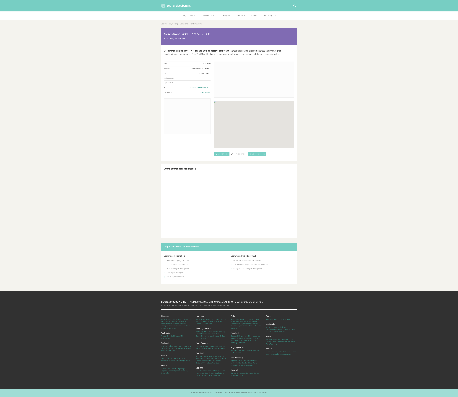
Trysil (187, 371)
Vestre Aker (257, 326)
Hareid (198, 334)
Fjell (205, 321)
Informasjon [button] (269, 15)
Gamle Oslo (249, 319)
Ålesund (203, 338)
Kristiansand (270, 329)
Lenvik (282, 319)
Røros (255, 363)
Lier (162, 348)
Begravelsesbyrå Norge (170, 24)
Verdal (222, 348)
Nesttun (223, 319)
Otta (206, 373)
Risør (183, 336)
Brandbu (199, 371)
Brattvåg (222, 331)
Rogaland (235, 333)
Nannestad (165, 324)
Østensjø (234, 328)
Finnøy (240, 336)
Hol (172, 346)
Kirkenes (172, 361)
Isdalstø (210, 321)
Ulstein (212, 336)
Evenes (198, 358)
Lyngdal (286, 329)
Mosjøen (198, 361)
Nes (170, 324)
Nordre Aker (244, 321)
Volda (217, 336)
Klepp (239, 338)
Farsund (276, 327)
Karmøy (233, 338)
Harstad (276, 319)
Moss (267, 354)
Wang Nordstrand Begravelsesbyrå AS (247, 269)
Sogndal (239, 353)
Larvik (291, 339)
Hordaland (200, 316)
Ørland (250, 365)
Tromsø (287, 319)
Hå (250, 336)
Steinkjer (210, 348)
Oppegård (164, 326)
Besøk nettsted (205, 92)
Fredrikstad (282, 352)
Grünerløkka (235, 321)
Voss (210, 324)
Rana (209, 361)
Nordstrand (253, 321)
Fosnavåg (199, 331)
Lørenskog (182, 321)
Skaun (237, 365)
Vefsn (204, 363)
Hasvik (176, 358)
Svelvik (293, 342)
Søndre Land (219, 373)
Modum (174, 348)
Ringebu (211, 373)
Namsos (199, 348)
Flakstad (210, 358)
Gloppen (249, 350)
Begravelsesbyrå (189, 15)
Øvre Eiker (169, 350)
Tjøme (268, 344)
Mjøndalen (167, 348)
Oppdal (244, 363)
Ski (184, 326)
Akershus (165, 316)
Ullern (250, 326)
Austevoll (204, 319)
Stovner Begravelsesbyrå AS (177, 265)
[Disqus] (229, 202)
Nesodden (176, 324)
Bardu (217, 356)
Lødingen (222, 358)
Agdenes (234, 361)
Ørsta (198, 338)
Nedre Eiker (182, 348)
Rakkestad (274, 354)
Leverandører (208, 15)
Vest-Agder (270, 324)
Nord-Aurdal (200, 373)
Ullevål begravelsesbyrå (175, 277)
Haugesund (256, 336)
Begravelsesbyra (178, 5)
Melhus (254, 361)
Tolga (183, 371)
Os (202, 324)
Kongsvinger (181, 369)
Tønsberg (273, 344)
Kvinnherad (218, 321)
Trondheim (244, 365)
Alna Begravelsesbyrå (174, 273)
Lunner (223, 371)
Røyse (163, 350)
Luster (233, 353)
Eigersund (234, 336)
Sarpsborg (287, 354)
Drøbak (168, 321)
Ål (174, 350)
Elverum (163, 369)
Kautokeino (164, 361)
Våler (168, 373)
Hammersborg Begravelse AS (177, 260)
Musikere (241, 15)
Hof (267, 339)
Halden (288, 352)
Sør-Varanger (180, 361)
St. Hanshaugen (236, 326)
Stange (171, 371)
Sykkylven (205, 336)
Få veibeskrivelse (239, 154)
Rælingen (172, 326)
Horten (280, 339)
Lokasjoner (225, 15)
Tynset (163, 373)
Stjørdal (216, 348)
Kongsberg (187, 346)
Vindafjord (241, 343)
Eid (240, 350)
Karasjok (182, 358)
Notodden (242, 373)
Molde (213, 334)
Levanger (222, 346)
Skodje (218, 334)
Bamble (233, 373)
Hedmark (165, 365)
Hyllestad (256, 350)
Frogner (242, 319)
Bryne (250, 340)
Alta (162, 358)
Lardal (285, 339)
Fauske (203, 358)
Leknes (216, 358)
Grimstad (170, 336)
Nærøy (204, 348)
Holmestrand (273, 339)
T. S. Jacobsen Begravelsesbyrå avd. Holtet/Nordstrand (254, 265)
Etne (202, 321)
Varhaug (234, 343)
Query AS (208, 392)
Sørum (188, 326)
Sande (274, 342)
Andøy (212, 356)
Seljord (256, 373)
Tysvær (255, 340)
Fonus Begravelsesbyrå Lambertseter (247, 260)
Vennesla (282, 331)
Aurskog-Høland (171, 319)
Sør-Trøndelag (237, 358)
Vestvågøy (215, 363)
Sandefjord (281, 342)
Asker (163, 319)
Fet (190, 319)
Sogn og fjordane (238, 347)
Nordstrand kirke (199, 51)
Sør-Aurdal (199, 375)
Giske (210, 331)
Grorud (256, 319)
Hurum (180, 346)
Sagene (243, 324)
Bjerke (237, 319)
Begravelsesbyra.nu (235, 392)
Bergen (217, 319)
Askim (268, 352)
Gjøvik (205, 371)
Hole (175, 346)
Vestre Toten (208, 375)
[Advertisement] (187, 116)
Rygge (280, 354)
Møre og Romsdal (203, 328)
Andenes (207, 356)
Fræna (205, 331)
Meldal (249, 361)
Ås (175, 328)
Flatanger (199, 346)
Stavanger (234, 340)
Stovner (244, 326)
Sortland (199, 363)
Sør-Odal (177, 371)
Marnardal (269, 331)
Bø (237, 373)
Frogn (163, 321)
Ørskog (222, 336)
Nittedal (183, 324)
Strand (241, 340)
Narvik (204, 361)
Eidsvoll (185, 319)
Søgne (276, 331)
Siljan (233, 375)
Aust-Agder (166, 333)
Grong (210, 346)
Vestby (171, 328)
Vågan (209, 363)
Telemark (234, 370)
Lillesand (177, 336)
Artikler (254, 15)
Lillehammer (216, 371)
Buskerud (165, 343)
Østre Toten (216, 375)
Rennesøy (244, 338)
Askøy (198, 319)
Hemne (239, 361)
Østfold (269, 349)
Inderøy (215, 346)
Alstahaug (199, 356)
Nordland (199, 353)
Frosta (205, 346)
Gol (170, 346)
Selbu (233, 365)
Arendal (163, 336)
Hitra (244, 361)
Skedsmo (179, 326)
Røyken (188, 348)
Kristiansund (205, 334)
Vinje (241, 375)
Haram (215, 331)
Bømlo (198, 321)
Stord (206, 324)
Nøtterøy (268, 342)
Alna (232, 319)
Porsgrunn (249, 373)
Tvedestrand (165, 338)
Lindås (198, 324)
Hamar (173, 369)
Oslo (233, 316)
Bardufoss (269, 319)
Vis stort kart (222, 154)
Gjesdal (246, 336)
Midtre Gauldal (236, 363)
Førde (244, 350)
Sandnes (251, 338)
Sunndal (199, 336)
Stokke (287, 342)
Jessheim (175, 321)
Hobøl (294, 352)
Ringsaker (164, 371)
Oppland (199, 368)
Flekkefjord (283, 327)
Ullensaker (164, 328)
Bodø (222, 356)
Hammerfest (168, 358)
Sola (256, 338)
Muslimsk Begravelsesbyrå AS (177, 269)
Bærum (179, 319)
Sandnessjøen (216, 361)
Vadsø (188, 361)
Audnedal (269, 327)
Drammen (164, 346)
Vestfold (269, 336)
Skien (237, 375)
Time (245, 340)
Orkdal (250, 363)
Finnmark (165, 355)
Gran (209, 371)
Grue (168, 369)
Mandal (292, 329)
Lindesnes (278, 329)
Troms (268, 316)
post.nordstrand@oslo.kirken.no (199, 87)
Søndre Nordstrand (252, 324)
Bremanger (234, 350)
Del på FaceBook (258, 154)
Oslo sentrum (235, 324)
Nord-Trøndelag (202, 343)
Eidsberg (274, 352)
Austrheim (210, 319)
